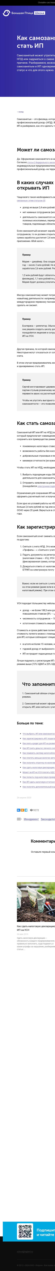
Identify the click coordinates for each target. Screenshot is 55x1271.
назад (21, 112)
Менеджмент (31, 819)
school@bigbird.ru (25, 1251)
